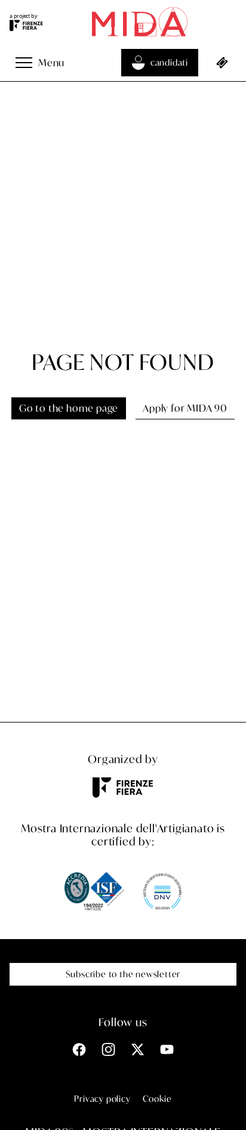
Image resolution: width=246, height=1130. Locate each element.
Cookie (157, 1098)
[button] (24, 62)
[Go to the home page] (139, 21)
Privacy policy (102, 1098)
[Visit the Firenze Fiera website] (26, 26)
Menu (51, 62)
